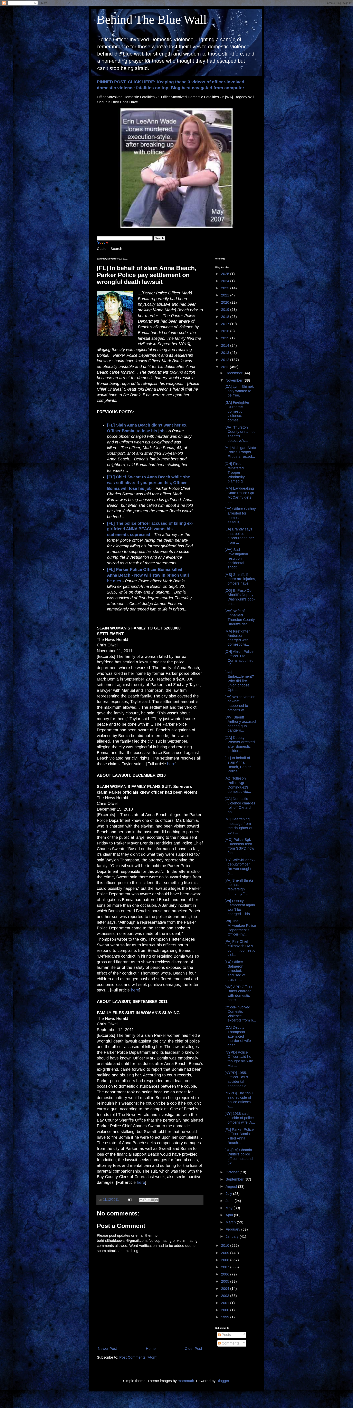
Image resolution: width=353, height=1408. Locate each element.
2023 (225, 288)
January (233, 1236)
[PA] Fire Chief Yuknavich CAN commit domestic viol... (240, 948)
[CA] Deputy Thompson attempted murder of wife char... (238, 1036)
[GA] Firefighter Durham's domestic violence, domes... (237, 411)
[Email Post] (129, 1199)
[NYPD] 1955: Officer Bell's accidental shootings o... (237, 1079)
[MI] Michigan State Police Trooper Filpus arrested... (240, 452)
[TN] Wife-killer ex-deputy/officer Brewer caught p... (240, 866)
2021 (225, 295)
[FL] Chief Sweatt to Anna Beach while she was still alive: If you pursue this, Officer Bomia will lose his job (148, 482)
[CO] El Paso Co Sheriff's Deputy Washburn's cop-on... (240, 597)
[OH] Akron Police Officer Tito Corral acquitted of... (239, 658)
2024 (225, 281)
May (229, 1208)
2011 (225, 367)
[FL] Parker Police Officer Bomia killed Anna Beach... (239, 1136)
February (233, 1229)
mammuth (186, 1381)
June (230, 1201)
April (230, 1215)
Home (151, 1349)
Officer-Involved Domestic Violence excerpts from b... (240, 1014)
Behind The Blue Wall (152, 19)
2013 (225, 353)
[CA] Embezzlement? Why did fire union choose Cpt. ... (239, 681)
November (235, 380)
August (232, 1186)
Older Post (193, 1349)
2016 (225, 331)
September (235, 1179)
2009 (225, 1253)
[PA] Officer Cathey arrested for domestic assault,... (240, 515)
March (231, 1222)
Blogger (223, 1381)
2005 (225, 1281)
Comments (230, 1343)
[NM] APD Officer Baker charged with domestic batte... (238, 993)
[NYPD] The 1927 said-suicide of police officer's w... (239, 1099)
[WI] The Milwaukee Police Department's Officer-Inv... (240, 927)
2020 (225, 302)
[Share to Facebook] (153, 1200)
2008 (225, 1260)
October (233, 1172)
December (235, 373)
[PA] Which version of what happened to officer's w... (240, 703)
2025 (225, 274)
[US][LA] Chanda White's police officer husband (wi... (239, 1156)
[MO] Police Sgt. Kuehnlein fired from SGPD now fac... (239, 846)
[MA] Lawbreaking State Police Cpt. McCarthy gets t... (240, 495)
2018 (225, 317)
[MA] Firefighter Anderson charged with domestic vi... (237, 638)
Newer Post (107, 1349)
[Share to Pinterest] (156, 1200)
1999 (225, 1317)
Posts (226, 1335)
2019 (225, 309)
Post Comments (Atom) (138, 1357)
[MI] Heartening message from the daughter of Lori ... (238, 825)
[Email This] (141, 1200)
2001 (225, 1303)
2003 (225, 1296)
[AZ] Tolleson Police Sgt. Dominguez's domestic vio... (238, 785)
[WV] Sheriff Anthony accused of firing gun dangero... (240, 724)
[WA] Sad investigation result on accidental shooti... (236, 558)
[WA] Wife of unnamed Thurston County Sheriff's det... (240, 617)
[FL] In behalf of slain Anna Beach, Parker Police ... (238, 764)
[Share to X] (149, 1200)
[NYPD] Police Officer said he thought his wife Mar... (239, 1059)
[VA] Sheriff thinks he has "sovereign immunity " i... (239, 887)
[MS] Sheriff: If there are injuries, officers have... (240, 579)
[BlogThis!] (145, 1200)
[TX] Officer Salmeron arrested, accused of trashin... (235, 970)
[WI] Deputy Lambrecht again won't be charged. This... (240, 907)
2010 (225, 1245)
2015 (225, 338)
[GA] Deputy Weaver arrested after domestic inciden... (240, 744)
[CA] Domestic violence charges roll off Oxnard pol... (240, 805)
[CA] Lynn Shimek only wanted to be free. (239, 390)
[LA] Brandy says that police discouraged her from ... (239, 536)
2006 (225, 1274)
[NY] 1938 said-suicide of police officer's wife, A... (240, 1118)
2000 (225, 1310)
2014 (225, 345)
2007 (225, 1267)
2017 (225, 324)
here (171, 764)
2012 (225, 360)
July (229, 1194)
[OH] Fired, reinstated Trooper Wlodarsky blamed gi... (236, 472)
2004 (225, 1289)
